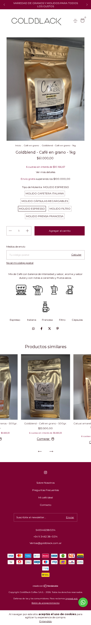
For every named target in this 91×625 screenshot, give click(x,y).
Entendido (45, 621)
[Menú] (76, 20)
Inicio (18, 145)
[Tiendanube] (45, 586)
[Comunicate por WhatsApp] (83, 602)
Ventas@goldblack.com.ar (46, 543)
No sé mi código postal (19, 262)
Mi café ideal (45, 497)
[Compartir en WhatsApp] (33, 328)
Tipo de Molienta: (45, 187)
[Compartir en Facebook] (42, 328)
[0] (82, 21)
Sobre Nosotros (45, 482)
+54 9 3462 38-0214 (45, 536)
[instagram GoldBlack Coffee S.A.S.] (45, 472)
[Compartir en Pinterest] (57, 328)
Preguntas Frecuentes (45, 490)
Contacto (45, 504)
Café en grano (31, 145)
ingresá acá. (71, 598)
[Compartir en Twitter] (50, 328)
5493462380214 (45, 530)
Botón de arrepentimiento (45, 603)
